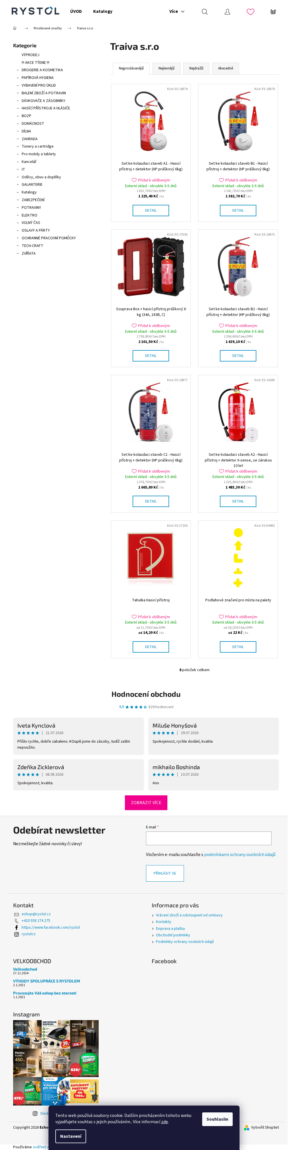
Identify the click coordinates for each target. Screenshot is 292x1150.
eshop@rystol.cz (36, 914)
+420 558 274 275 (36, 921)
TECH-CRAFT (32, 246)
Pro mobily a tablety (39, 154)
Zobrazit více (146, 803)
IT (23, 169)
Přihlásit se (165, 873)
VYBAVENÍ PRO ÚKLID (39, 85)
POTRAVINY (31, 208)
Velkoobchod (25, 969)
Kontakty (163, 922)
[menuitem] (76, 11)
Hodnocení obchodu (146, 693)
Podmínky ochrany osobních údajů (185, 942)
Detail (151, 210)
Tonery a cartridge (38, 146)
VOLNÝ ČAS (31, 223)
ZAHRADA (30, 139)
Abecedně (225, 68)
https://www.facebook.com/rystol (51, 927)
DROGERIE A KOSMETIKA (42, 70)
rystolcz (29, 934)
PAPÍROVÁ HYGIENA (38, 78)
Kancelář (29, 162)
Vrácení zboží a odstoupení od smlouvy (189, 915)
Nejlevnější (167, 68)
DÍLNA (26, 131)
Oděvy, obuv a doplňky (41, 177)
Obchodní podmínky (173, 935)
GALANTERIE (32, 184)
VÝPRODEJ (30, 55)
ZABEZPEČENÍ (33, 200)
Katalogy (29, 192)
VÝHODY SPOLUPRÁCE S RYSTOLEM (46, 981)
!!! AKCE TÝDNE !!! (35, 63)
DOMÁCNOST (33, 123)
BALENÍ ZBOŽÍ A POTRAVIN (44, 93)
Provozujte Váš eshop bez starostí (44, 993)
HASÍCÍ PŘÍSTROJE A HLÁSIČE (46, 108)
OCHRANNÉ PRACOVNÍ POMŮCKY (49, 238)
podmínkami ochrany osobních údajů (239, 854)
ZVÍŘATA (29, 253)
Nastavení (70, 1136)
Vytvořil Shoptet (265, 1127)
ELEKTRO (29, 215)
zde (164, 1122)
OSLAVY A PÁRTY (36, 230)
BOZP (26, 116)
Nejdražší (196, 68)
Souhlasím (217, 1119)
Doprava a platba (170, 929)
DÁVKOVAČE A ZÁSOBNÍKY (43, 101)
